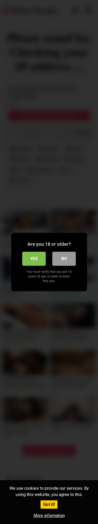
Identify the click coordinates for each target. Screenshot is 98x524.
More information (49, 515)
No (64, 258)
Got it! (49, 504)
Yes (34, 258)
